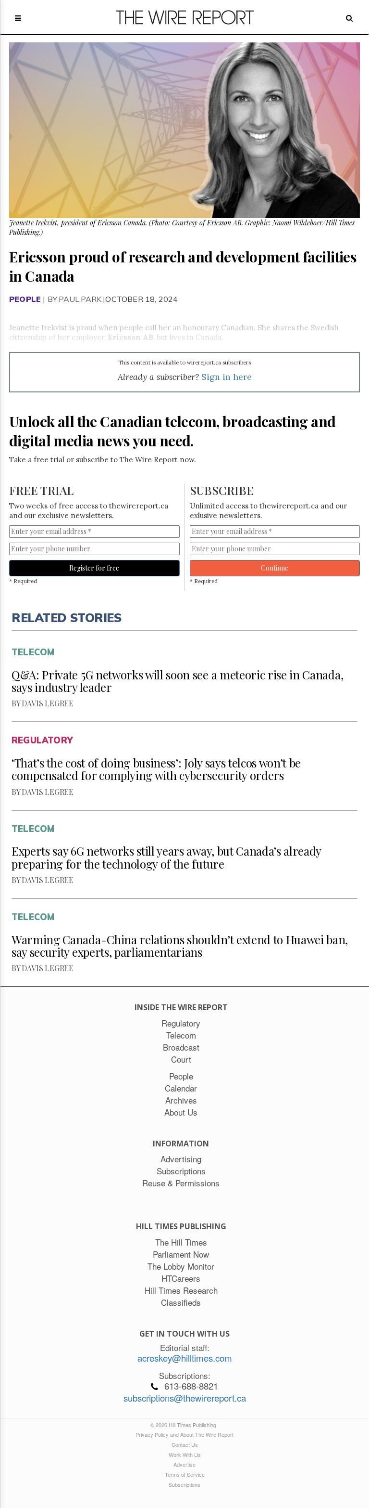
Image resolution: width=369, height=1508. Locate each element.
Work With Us (185, 1454)
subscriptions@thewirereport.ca (184, 1397)
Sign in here (226, 376)
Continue (274, 567)
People (25, 299)
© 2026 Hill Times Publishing (184, 1425)
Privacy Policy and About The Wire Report (184, 1434)
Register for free (94, 567)
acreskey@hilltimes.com (184, 1358)
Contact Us (185, 1444)
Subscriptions (184, 1484)
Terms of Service (185, 1474)
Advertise (184, 1464)
